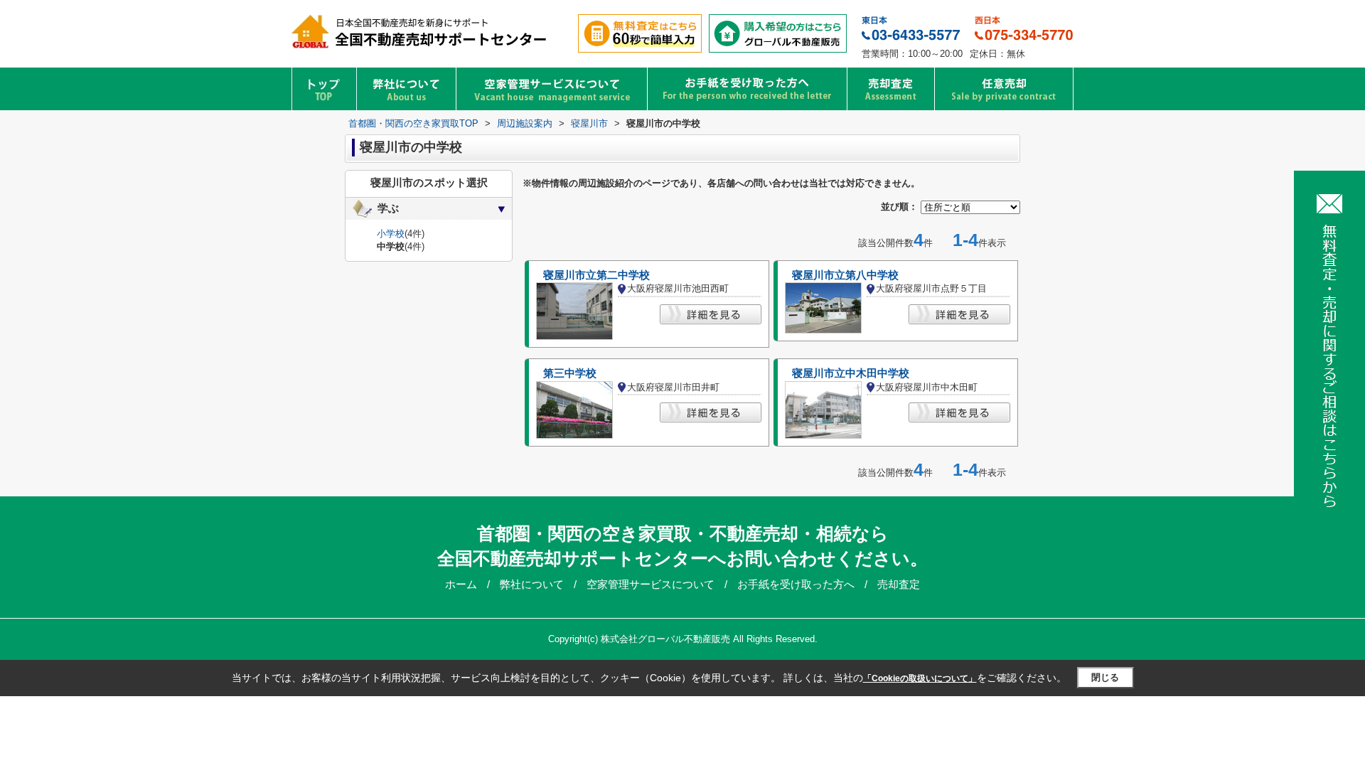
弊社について (533, 584)
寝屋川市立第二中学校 (596, 275)
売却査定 (898, 584)
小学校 (391, 233)
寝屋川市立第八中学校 (845, 275)
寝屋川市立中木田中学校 (850, 373)
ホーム (462, 584)
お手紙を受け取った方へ (797, 584)
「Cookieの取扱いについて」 (920, 678)
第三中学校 (569, 373)
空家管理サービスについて (652, 584)
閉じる (1105, 677)
